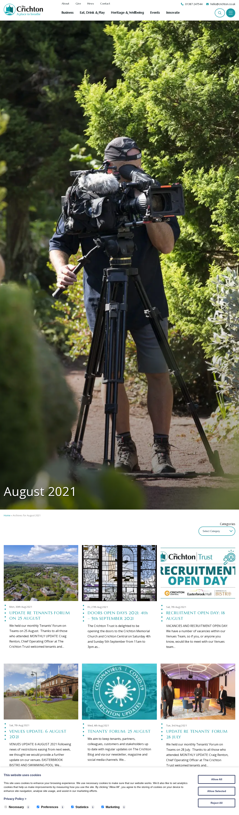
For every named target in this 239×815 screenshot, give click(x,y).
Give (78, 3)
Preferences (49, 807)
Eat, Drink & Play (92, 12)
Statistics (82, 807)
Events (155, 12)
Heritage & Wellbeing (127, 12)
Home (7, 515)
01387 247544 (193, 4)
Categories (227, 524)
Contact (105, 3)
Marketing (113, 807)
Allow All (216, 779)
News (90, 3)
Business (68, 12)
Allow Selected (216, 791)
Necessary (16, 807)
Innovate (173, 12)
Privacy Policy (15, 798)
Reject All (217, 802)
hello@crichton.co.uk (222, 4)
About (65, 3)
